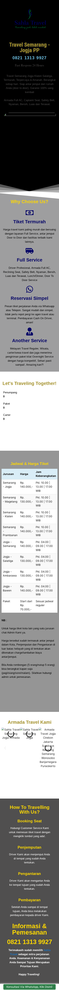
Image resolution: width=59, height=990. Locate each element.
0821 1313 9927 (29, 57)
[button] (5, 748)
